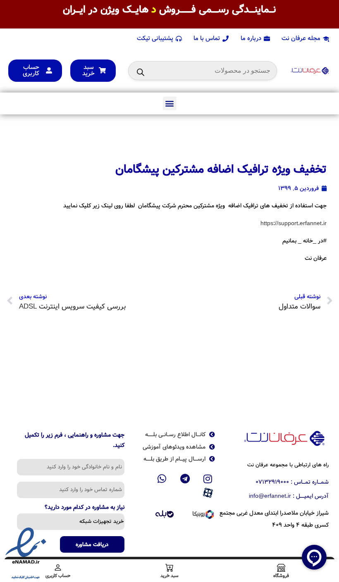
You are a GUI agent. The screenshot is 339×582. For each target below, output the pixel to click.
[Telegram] (185, 479)
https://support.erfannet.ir (293, 223)
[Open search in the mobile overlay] (202, 70)
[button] (170, 103)
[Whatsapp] (162, 479)
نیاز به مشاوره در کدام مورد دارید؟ (84, 508)
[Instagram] (208, 479)
